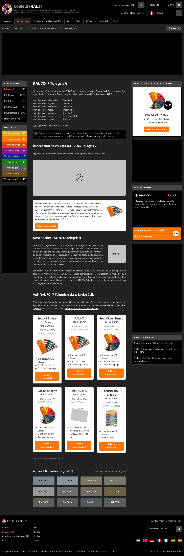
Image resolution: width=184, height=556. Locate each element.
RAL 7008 (114, 491)
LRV (35, 126)
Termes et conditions (39, 551)
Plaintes (68, 551)
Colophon (6, 551)
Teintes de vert (14, 162)
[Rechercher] (141, 5)
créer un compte (92, 136)
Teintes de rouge (14, 145)
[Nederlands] (138, 540)
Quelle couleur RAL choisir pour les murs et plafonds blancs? (153, 360)
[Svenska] (180, 540)
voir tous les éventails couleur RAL (49, 459)
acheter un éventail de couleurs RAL (81, 308)
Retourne (56, 551)
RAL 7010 (67, 502)
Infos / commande (46, 226)
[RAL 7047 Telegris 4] (79, 178)
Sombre (124, 13)
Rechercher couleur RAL (166, 521)
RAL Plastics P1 (14, 107)
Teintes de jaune (14, 133)
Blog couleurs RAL (144, 337)
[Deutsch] (152, 540)
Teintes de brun (14, 173)
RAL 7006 (91, 491)
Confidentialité (83, 551)
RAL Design (14, 95)
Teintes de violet (14, 150)
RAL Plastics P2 (14, 113)
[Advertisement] (92, 54)
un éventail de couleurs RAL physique (64, 213)
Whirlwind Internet (173, 551)
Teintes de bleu (14, 156)
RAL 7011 (91, 502)
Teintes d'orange (14, 139)
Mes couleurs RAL (12, 119)
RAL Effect (14, 101)
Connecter (174, 28)
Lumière (140, 13)
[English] (145, 540)
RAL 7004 (43, 491)
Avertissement (100, 551)
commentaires (156, 230)
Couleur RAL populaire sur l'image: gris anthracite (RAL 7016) (156, 351)
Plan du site (19, 551)
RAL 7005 (67, 491)
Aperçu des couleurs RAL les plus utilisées (153, 343)
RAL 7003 (114, 481)
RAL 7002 (91, 481)
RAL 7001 (67, 481)
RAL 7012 (115, 502)
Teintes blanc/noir (14, 179)
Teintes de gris (14, 168)
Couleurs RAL (11, 83)
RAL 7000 (43, 481)
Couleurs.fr (17, 521)
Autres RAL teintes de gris (53, 471)
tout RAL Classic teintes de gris (109, 471)
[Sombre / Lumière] (133, 13)
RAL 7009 (43, 502)
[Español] (173, 540)
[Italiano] (166, 540)
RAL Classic (14, 89)
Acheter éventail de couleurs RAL (153, 83)
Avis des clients (142, 187)
